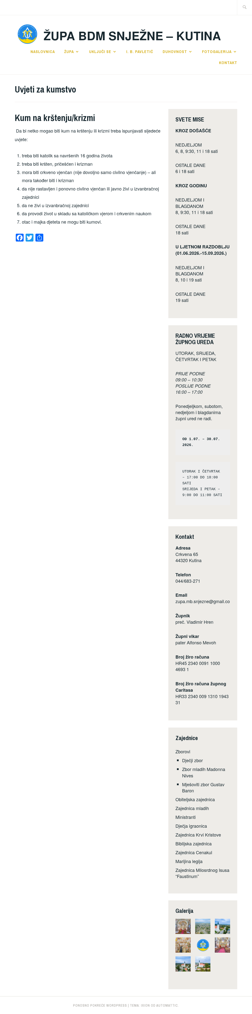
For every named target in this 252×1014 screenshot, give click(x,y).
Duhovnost (175, 51)
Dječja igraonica (191, 826)
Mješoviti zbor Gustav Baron (203, 787)
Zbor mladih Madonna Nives (203, 772)
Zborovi (182, 751)
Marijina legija (189, 861)
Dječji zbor (192, 760)
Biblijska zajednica (193, 843)
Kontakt (228, 62)
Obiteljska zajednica (195, 799)
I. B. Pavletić (139, 51)
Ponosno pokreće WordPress (100, 1005)
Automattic (167, 1005)
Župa (69, 51)
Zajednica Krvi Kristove (198, 834)
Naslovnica (43, 51)
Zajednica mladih (192, 808)
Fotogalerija (217, 51)
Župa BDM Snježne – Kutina (132, 35)
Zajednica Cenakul (193, 852)
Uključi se (100, 51)
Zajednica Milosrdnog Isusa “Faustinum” (202, 873)
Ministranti (185, 817)
